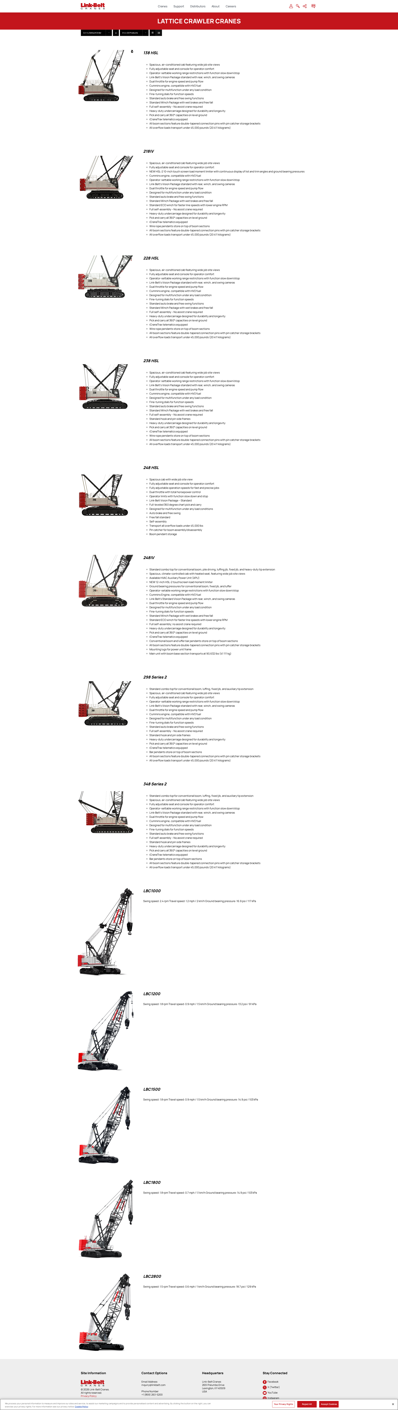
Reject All (307, 1404)
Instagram (273, 1398)
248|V (148, 557)
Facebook (272, 1381)
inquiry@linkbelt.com (153, 1385)
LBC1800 (151, 1182)
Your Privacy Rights (283, 1404)
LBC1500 (151, 1089)
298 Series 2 (155, 677)
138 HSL (150, 52)
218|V (148, 151)
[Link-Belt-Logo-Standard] (93, 4)
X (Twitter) (273, 1387)
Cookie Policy (81, 1406)
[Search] (298, 6)
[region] (199, 1404)
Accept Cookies (329, 1404)
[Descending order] (116, 33)
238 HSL (151, 360)
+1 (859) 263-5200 (152, 1394)
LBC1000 (151, 890)
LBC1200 (151, 993)
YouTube (272, 1392)
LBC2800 (152, 1276)
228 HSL (151, 258)
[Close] (393, 1404)
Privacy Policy (89, 1396)
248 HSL (151, 467)
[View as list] (159, 33)
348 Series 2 (154, 784)
